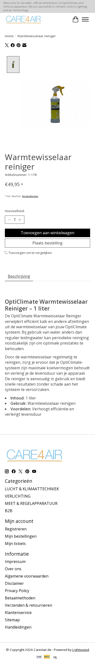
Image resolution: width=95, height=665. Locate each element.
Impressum (15, 561)
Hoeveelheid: (15, 211)
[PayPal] (47, 657)
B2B (8, 510)
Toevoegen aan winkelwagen (47, 232)
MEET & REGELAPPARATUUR (31, 503)
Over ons (13, 568)
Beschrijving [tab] (19, 276)
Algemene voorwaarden (26, 576)
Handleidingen (18, 627)
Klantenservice (18, 612)
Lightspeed (80, 650)
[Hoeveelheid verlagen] (9, 219)
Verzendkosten (30, 196)
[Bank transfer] (39, 657)
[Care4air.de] (23, 19)
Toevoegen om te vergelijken (30, 252)
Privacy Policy (17, 590)
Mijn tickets (15, 543)
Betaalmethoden (20, 598)
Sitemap (12, 619)
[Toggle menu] (85, 19)
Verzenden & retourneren (28, 605)
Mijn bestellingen (21, 536)
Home (9, 36)
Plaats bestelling (47, 243)
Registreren (16, 529)
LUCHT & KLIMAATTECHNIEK (32, 489)
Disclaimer (14, 583)
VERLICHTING (17, 496)
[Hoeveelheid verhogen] (20, 219)
